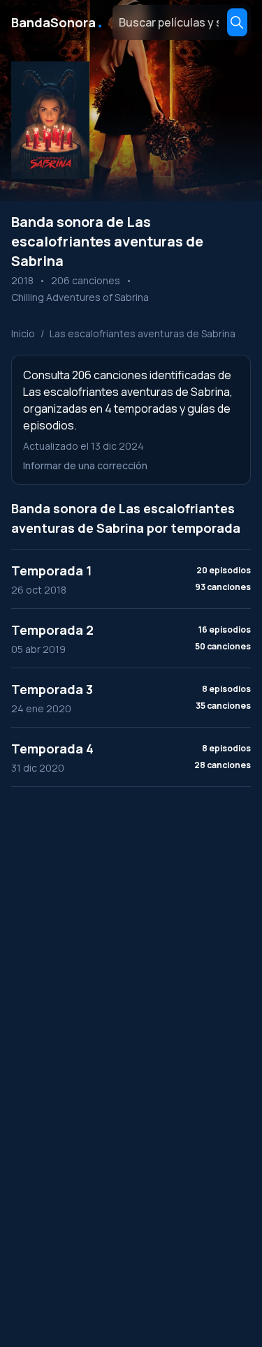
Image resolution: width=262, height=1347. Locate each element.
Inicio (23, 333)
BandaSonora (57, 22)
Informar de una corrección (85, 465)
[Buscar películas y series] (237, 22)
